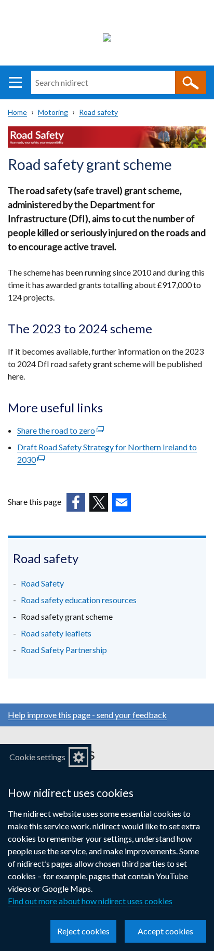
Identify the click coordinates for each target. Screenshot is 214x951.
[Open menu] (15, 82)
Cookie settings (37, 757)
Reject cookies (83, 931)
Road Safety (42, 583)
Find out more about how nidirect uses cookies (90, 901)
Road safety (98, 112)
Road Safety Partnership (64, 650)
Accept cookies (165, 931)
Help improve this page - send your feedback (87, 715)
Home (17, 112)
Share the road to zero (60, 430)
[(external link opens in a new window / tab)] (75, 502)
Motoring (53, 112)
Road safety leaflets (56, 633)
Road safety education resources (79, 600)
